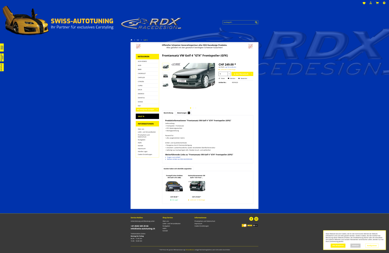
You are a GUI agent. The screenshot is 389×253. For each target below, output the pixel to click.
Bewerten (243, 78)
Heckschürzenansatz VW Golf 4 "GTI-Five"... (196, 177)
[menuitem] (364, 3)
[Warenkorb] (377, 3)
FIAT (139, 106)
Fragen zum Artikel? (173, 157)
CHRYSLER (141, 77)
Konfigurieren (372, 246)
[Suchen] (256, 22)
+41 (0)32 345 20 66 (139, 226)
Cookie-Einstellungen (145, 154)
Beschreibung (168, 113)
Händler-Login (142, 151)
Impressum (142, 148)
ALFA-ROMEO (142, 61)
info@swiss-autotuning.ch (143, 228)
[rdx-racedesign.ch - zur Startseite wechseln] (92, 20)
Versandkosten (190, 250)
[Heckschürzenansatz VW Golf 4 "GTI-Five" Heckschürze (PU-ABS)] (196, 186)
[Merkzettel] (364, 3)
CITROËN (141, 81)
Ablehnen (355, 245)
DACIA (140, 90)
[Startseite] (132, 40)
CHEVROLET (142, 73)
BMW (139, 69)
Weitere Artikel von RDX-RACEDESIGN (179, 159)
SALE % (141, 116)
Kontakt (140, 146)
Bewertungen (183, 113)
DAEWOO (141, 94)
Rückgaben (141, 140)
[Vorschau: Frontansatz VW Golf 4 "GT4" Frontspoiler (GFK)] (165, 66)
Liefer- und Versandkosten (147, 132)
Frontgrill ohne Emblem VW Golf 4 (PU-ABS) (174, 177)
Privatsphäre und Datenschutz (144, 136)
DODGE (140, 102)
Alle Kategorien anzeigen (145, 110)
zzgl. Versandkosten (230, 67)
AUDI (139, 65)
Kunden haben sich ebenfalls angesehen (178, 169)
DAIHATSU (141, 98)
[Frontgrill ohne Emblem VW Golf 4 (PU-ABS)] (174, 186)
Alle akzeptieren (338, 245)
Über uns (141, 129)
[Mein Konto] (371, 3)
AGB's (140, 143)
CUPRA (140, 86)
